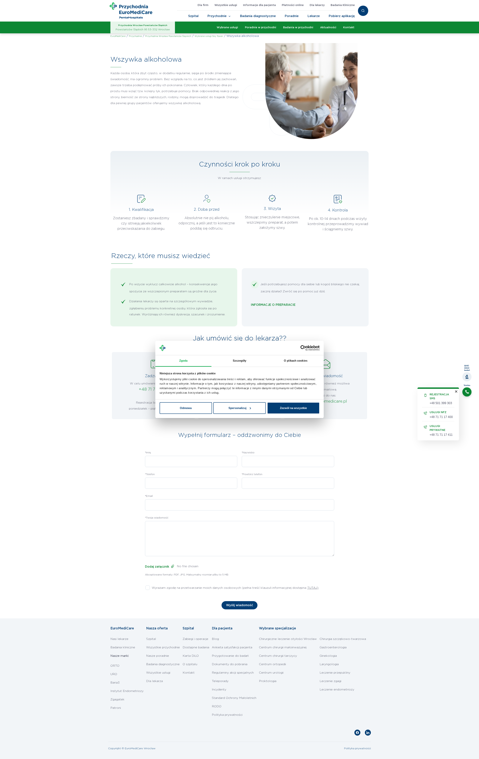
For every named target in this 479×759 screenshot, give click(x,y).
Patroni (115, 707)
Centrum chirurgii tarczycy (278, 655)
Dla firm (203, 5)
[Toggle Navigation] (229, 16)
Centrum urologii (271, 672)
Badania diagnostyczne (258, 16)
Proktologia (267, 681)
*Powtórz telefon (252, 474)
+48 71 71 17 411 (153, 389)
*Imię (148, 453)
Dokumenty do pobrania (229, 664)
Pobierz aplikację (342, 16)
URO (113, 674)
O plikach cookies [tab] (295, 360)
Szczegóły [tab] (239, 360)
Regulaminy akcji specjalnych (233, 672)
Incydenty (219, 689)
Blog (215, 638)
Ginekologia (328, 655)
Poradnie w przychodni (260, 27)
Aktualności (328, 27)
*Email (149, 496)
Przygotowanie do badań (230, 655)
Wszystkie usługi (225, 5)
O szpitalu (190, 664)
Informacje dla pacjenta (259, 5)
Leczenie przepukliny (335, 672)
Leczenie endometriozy (337, 689)
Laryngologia (329, 664)
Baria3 (115, 682)
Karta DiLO (191, 655)
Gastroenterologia (333, 647)
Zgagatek (117, 699)
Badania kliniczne (122, 647)
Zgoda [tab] (183, 360)
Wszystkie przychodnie (163, 647)
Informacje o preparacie (273, 304)
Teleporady (220, 681)
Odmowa (186, 408)
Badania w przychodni (298, 27)
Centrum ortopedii (272, 664)
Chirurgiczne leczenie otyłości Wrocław (288, 638)
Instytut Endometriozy (127, 691)
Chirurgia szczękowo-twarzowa (343, 638)
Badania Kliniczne (343, 5)
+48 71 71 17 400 (441, 416)
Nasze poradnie (157, 655)
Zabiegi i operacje (195, 638)
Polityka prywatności (227, 714)
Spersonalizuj (237, 408)
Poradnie (292, 16)
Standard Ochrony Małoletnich (234, 697)
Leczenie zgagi (330, 681)
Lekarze (314, 16)
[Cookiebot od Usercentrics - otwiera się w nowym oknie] (303, 348)
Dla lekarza (154, 681)
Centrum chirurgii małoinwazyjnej (282, 647)
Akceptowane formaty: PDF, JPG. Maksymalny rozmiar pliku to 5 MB (186, 575)
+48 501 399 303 (441, 403)
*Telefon (150, 474)
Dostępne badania (196, 647)
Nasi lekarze (119, 638)
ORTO (114, 665)
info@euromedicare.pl (325, 401)
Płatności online (293, 5)
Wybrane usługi (227, 27)
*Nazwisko (248, 453)
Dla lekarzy (317, 5)
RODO (216, 706)
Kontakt (348, 27)
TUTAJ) (312, 587)
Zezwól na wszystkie (293, 408)
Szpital (193, 16)
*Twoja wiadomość (156, 518)
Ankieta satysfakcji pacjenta (232, 647)
